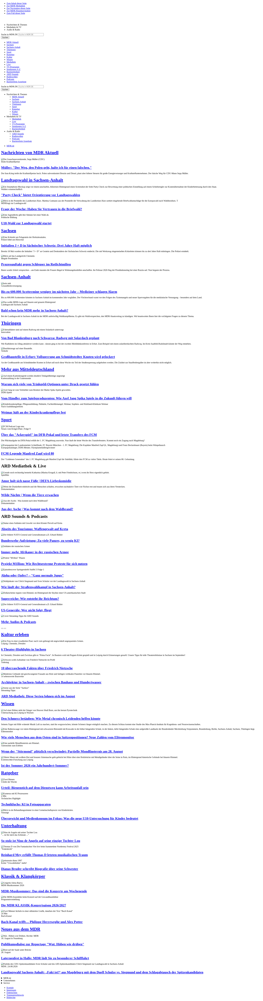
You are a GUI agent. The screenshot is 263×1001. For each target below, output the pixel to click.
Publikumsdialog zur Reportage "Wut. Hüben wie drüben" (42, 944)
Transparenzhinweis (15, 995)
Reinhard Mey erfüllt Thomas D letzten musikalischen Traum (44, 855)
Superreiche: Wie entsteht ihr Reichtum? (30, 598)
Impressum (11, 990)
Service (6, 983)
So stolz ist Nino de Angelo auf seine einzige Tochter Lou (40, 841)
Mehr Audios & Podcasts (18, 622)
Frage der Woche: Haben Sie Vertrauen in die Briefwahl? (41, 209)
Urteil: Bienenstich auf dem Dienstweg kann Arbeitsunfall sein (44, 787)
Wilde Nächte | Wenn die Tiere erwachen (30, 495)
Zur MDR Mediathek (16, 6)
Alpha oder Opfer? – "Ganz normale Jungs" (32, 575)
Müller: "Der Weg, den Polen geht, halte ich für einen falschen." (46, 167)
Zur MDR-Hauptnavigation (18, 11)
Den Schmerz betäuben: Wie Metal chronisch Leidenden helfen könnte (50, 718)
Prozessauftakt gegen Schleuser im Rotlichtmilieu (36, 264)
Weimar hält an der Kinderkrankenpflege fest (33, 412)
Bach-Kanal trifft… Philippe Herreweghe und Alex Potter (42, 922)
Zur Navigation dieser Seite (18, 8)
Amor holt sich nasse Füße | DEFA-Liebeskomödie (36, 481)
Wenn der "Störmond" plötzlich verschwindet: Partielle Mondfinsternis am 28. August (62, 751)
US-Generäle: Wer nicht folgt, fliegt (26, 610)
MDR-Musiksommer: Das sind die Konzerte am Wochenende (44, 891)
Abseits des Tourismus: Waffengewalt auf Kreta (34, 529)
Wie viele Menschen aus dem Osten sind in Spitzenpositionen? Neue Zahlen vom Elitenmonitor (67, 737)
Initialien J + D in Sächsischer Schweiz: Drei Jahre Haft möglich (46, 245)
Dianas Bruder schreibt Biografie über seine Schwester (39, 869)
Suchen (5, 37)
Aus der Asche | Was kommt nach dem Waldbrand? (37, 509)
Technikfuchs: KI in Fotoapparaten (26, 804)
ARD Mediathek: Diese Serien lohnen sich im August (38, 696)
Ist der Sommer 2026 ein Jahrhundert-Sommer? (35, 765)
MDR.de (10, 146)
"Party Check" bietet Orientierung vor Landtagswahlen (40, 195)
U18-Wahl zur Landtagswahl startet (26, 223)
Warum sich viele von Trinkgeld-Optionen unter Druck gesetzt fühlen (50, 384)
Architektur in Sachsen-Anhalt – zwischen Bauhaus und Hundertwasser (51, 682)
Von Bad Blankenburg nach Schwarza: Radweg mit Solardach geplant (50, 338)
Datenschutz (12, 992)
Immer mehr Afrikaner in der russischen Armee (35, 552)
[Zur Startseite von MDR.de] (7, 20)
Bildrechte (11, 997)
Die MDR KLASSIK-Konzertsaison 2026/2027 (33, 905)
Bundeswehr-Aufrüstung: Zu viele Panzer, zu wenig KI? (40, 540)
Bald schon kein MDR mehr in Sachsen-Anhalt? (34, 310)
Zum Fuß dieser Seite (16, 13)
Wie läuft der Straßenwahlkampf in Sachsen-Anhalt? (38, 587)
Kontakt (10, 987)
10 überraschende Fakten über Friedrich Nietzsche (37, 668)
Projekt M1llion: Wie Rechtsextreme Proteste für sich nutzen (44, 564)
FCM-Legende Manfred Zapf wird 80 (27, 453)
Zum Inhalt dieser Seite (17, 3)
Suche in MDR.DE (9, 34)
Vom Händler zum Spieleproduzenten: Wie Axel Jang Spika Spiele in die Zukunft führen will (66, 398)
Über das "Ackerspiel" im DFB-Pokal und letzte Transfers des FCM (49, 434)
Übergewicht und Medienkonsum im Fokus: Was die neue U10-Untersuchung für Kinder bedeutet (69, 818)
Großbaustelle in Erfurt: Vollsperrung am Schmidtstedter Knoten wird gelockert (58, 357)
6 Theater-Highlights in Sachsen (23, 649)
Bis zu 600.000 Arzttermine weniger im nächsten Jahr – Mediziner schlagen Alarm (59, 291)
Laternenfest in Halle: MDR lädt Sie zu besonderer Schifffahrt (45, 958)
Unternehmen (9, 980)
